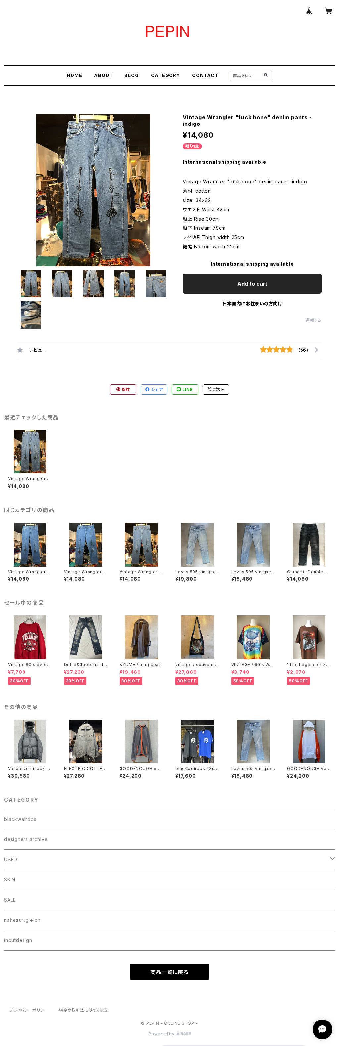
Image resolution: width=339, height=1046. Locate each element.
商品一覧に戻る (169, 972)
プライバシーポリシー (28, 1010)
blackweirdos (20, 819)
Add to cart (252, 283)
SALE (10, 900)
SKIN (9, 879)
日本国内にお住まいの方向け (252, 303)
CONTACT (205, 75)
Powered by (162, 1033)
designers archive (26, 839)
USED (10, 859)
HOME (74, 75)
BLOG (131, 75)
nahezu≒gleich (22, 920)
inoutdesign (18, 940)
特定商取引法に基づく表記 (84, 1010)
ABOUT (103, 75)
